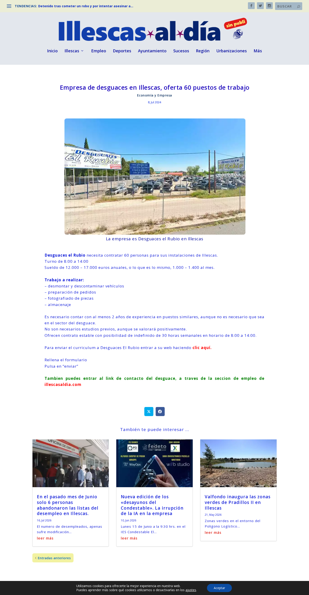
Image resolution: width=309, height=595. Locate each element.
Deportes (122, 51)
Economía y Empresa (154, 95)
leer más (45, 538)
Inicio (52, 51)
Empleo (98, 51)
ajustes (190, 590)
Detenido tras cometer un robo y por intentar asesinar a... (85, 6)
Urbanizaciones (231, 51)
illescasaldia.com (63, 384)
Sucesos (181, 51)
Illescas (71, 51)
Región (202, 51)
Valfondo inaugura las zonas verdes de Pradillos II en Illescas (238, 502)
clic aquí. (202, 347)
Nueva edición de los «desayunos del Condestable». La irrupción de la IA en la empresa (152, 505)
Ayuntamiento (152, 51)
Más (258, 51)
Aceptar (219, 588)
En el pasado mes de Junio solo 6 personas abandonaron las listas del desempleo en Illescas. (67, 505)
